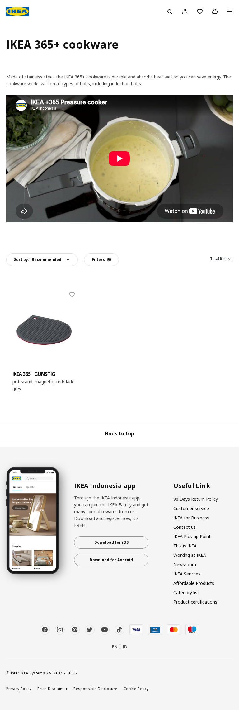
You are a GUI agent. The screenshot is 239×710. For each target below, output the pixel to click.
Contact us (184, 527)
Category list (186, 592)
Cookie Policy (136, 688)
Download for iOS (111, 542)
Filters (98, 259)
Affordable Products (193, 583)
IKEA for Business (191, 518)
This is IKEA (185, 546)
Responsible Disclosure (95, 688)
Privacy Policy (18, 688)
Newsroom (184, 564)
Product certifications (195, 602)
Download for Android (111, 559)
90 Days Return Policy (195, 499)
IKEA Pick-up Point (192, 536)
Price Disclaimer (52, 688)
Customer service (191, 508)
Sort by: (37, 259)
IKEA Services (186, 574)
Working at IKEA (189, 555)
